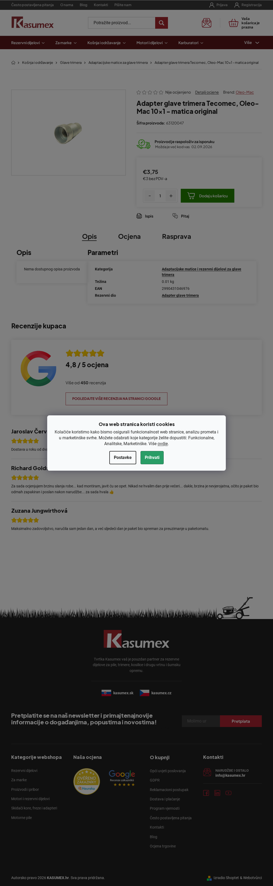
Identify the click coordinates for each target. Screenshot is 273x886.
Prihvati (152, 457)
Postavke (123, 457)
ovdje (163, 443)
